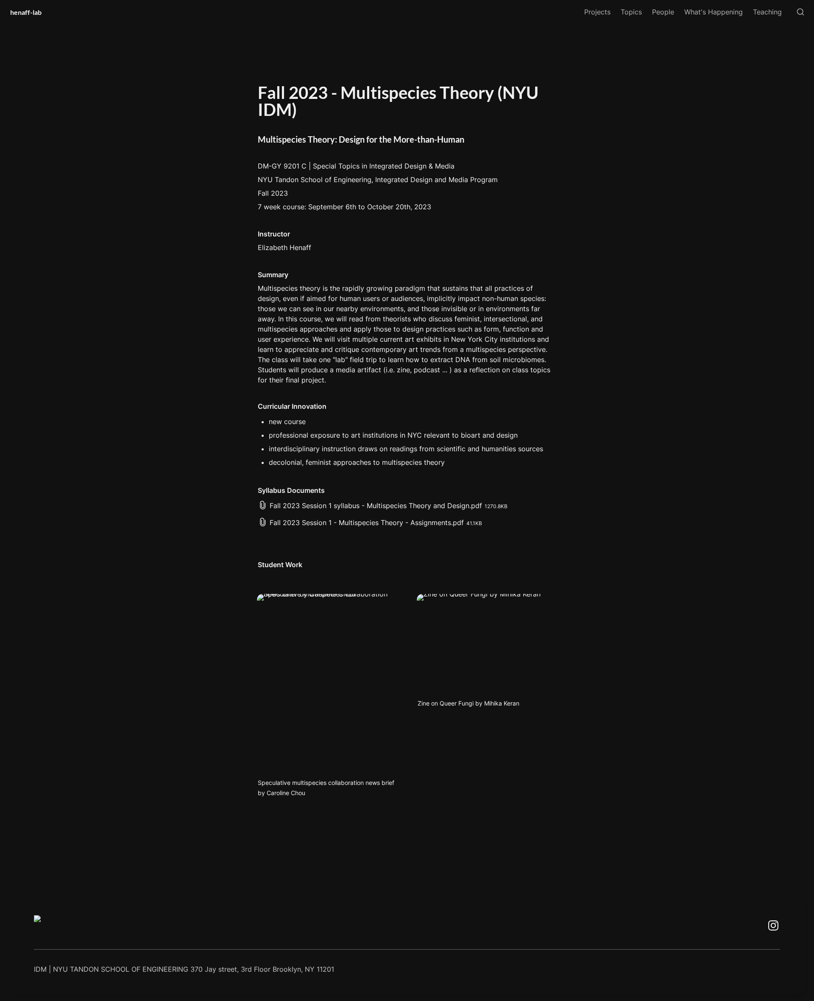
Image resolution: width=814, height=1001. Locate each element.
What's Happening (713, 12)
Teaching (767, 12)
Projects (597, 12)
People (663, 12)
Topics (631, 12)
